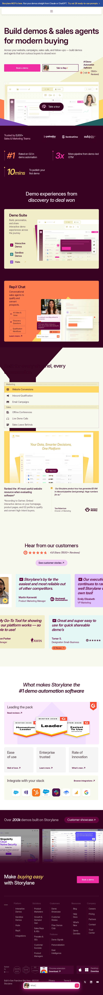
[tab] (51, 387)
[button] (51, 11)
